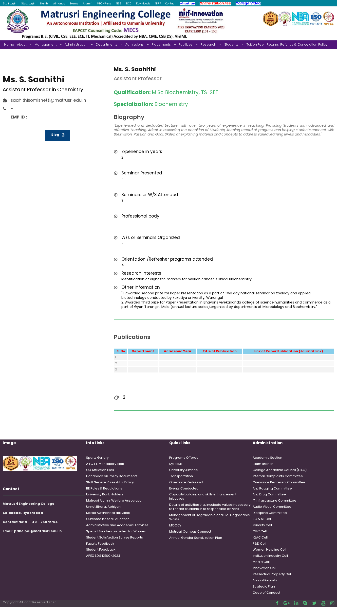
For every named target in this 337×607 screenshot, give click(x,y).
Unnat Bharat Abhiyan (103, 506)
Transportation (181, 476)
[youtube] (323, 603)
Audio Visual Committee (272, 506)
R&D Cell (259, 543)
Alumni (87, 3)
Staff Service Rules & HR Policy (110, 482)
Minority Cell (262, 525)
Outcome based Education (108, 519)
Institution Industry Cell (270, 555)
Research (208, 44)
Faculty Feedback (100, 543)
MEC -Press (104, 3)
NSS (118, 3)
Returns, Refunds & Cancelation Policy (297, 44)
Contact (170, 3)
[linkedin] (296, 603)
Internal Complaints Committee (278, 476)
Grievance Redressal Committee (279, 482)
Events (44, 3)
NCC (128, 3)
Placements (161, 44)
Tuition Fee (255, 44)
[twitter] (314, 603)
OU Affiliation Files (100, 470)
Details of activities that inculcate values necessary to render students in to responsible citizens (209, 506)
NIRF (158, 3)
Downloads (143, 3)
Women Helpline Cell (269, 549)
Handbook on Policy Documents (111, 476)
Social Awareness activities (108, 512)
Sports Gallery (97, 457)
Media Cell (261, 561)
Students (231, 44)
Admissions (134, 44)
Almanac (59, 3)
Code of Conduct (266, 592)
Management (45, 44)
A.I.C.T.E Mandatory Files (105, 463)
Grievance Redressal (186, 482)
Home (9, 44)
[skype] (305, 603)
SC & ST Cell (262, 519)
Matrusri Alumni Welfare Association (115, 500)
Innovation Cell (264, 568)
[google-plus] (286, 603)
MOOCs (175, 525)
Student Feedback (100, 549)
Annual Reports (265, 580)
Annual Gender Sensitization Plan (195, 537)
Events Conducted (184, 488)
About (21, 44)
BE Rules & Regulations (104, 488)
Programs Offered (184, 457)
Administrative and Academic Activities (117, 525)
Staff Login (10, 3)
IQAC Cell (260, 537)
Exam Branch (263, 463)
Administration (76, 44)
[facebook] (277, 603)
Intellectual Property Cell (272, 574)
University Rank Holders (104, 494)
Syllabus (176, 463)
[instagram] (332, 603)
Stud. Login (28, 3)
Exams (74, 3)
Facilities (185, 44)
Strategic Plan (264, 586)
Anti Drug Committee (269, 494)
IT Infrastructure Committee (274, 500)
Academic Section (267, 457)
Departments (106, 44)
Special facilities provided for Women (116, 531)
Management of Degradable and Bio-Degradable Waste (209, 517)
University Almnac (183, 470)
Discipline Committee (270, 512)
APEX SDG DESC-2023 (103, 555)
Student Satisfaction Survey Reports (114, 537)
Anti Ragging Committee (272, 488)
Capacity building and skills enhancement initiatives (202, 496)
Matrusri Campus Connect (190, 531)
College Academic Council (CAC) (280, 470)
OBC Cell (260, 531)
